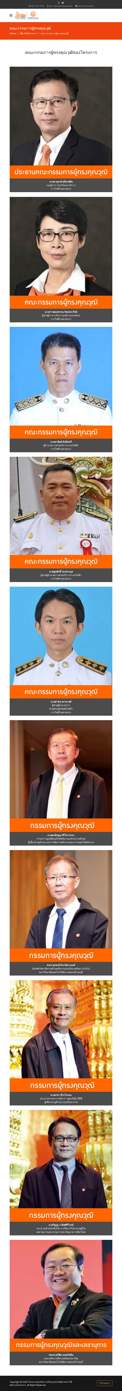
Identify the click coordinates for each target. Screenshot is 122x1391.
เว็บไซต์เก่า (104, 1383)
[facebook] (59, 2)
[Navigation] (11, 15)
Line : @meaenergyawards (60, 6)
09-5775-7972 (37, 6)
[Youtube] (63, 2)
